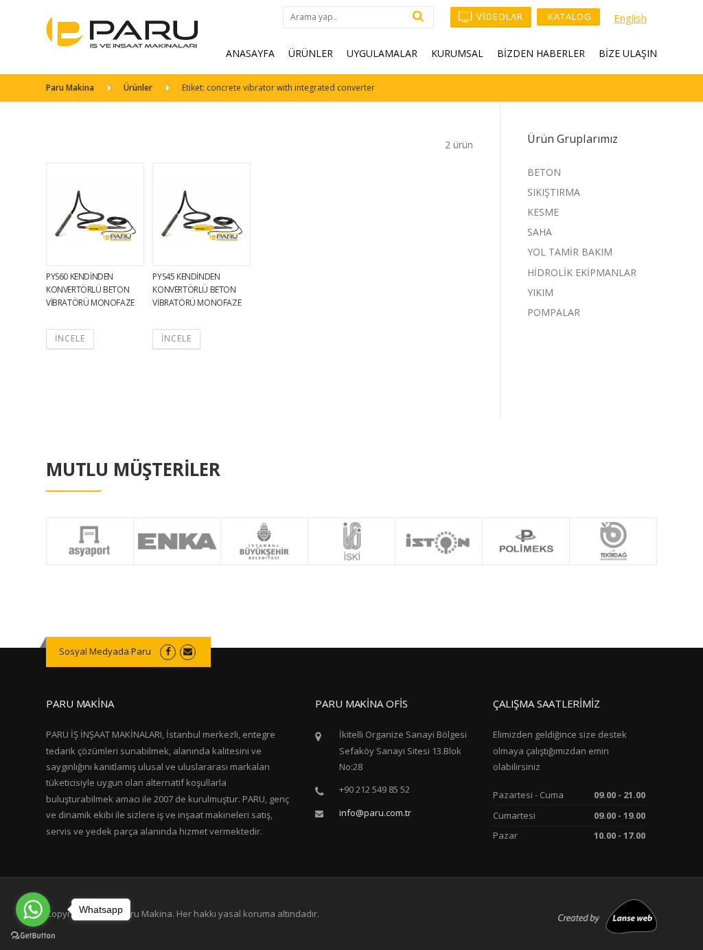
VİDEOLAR (498, 16)
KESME (543, 211)
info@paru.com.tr (375, 812)
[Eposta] (188, 651)
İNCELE (70, 338)
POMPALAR (553, 312)
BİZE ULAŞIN (628, 53)
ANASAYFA (250, 53)
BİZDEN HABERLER (541, 53)
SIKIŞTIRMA (553, 192)
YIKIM (540, 292)
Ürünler (138, 87)
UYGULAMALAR (382, 53)
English (630, 18)
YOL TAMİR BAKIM (569, 251)
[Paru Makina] (122, 31)
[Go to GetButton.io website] (33, 935)
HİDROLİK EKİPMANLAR (581, 272)
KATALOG (568, 16)
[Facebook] (168, 651)
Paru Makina (70, 87)
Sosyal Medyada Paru (105, 651)
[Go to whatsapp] (33, 909)
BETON (544, 172)
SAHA (539, 231)
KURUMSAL (457, 53)
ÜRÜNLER (310, 53)
